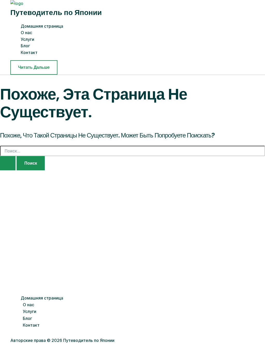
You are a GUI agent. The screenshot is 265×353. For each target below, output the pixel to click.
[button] (33, 67)
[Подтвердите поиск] (8, 163)
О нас (26, 32)
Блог (25, 45)
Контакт (29, 52)
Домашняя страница (42, 26)
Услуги (27, 39)
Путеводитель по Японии (56, 12)
